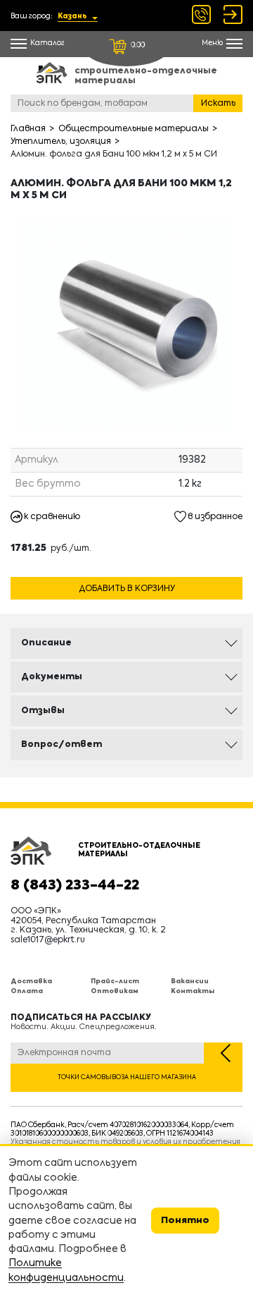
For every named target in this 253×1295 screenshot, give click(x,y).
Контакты (192, 991)
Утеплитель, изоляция (61, 142)
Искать (218, 103)
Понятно (185, 1220)
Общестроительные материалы (133, 129)
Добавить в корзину (127, 589)
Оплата (27, 991)
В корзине (126, 571)
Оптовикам (114, 991)
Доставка (31, 981)
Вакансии (190, 981)
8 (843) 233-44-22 (75, 886)
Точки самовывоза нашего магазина (127, 1077)
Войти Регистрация (232, 14)
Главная (28, 129)
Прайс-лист (115, 981)
